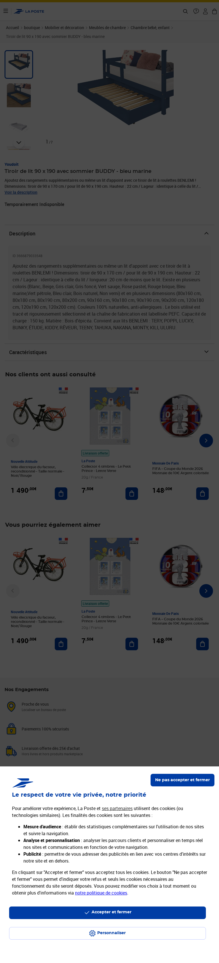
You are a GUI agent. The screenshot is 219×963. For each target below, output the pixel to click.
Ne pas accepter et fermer (182, 780)
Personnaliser (111, 933)
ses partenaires (117, 808)
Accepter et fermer (111, 912)
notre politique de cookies (101, 893)
